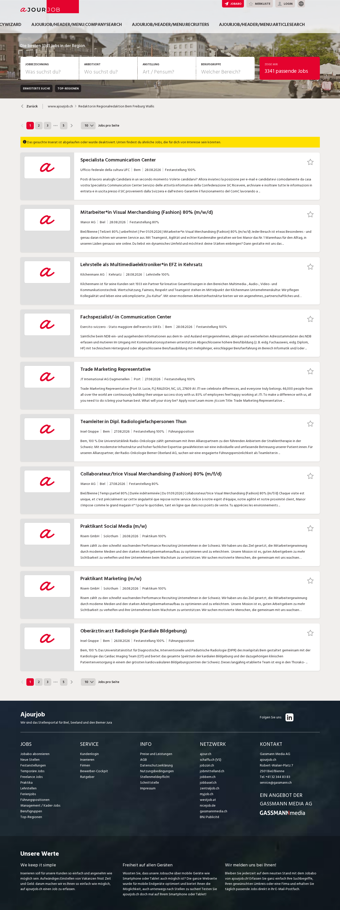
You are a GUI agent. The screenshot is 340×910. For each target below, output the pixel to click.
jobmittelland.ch (212, 771)
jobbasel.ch (208, 782)
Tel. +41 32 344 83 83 (275, 777)
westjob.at (208, 800)
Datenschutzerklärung (156, 765)
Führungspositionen (35, 800)
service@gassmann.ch (276, 782)
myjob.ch (206, 794)
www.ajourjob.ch (60, 106)
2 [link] (39, 125)
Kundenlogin (89, 754)
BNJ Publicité (209, 817)
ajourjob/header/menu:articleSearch (262, 24)
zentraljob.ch (209, 788)
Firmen (85, 765)
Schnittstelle (149, 782)
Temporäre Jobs (32, 771)
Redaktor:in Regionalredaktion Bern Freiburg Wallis (116, 106)
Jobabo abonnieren (35, 754)
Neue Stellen (30, 759)
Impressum (148, 788)
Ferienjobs (28, 794)
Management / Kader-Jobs (40, 805)
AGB (143, 759)
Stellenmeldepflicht (155, 777)
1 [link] (30, 125)
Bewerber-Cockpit (94, 771)
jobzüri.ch (207, 765)
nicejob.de (208, 805)
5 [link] (63, 125)
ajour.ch (205, 754)
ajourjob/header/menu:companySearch (76, 24)
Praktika (26, 782)
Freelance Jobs (31, 777)
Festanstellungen (33, 765)
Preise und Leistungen (156, 754)
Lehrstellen (28, 788)
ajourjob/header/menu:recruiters (170, 24)
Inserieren (87, 759)
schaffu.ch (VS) (210, 759)
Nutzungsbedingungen (157, 771)
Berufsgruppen (31, 811)
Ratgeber (87, 777)
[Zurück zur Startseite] (282, 814)
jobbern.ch (208, 777)
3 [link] (47, 125)
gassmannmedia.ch (213, 811)
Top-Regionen (31, 817)
